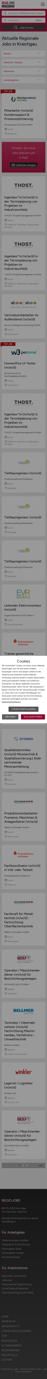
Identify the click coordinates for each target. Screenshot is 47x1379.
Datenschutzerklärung (11, 702)
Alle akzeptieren (33, 717)
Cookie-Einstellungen (23, 709)
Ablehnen (10, 717)
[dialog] (23, 689)
